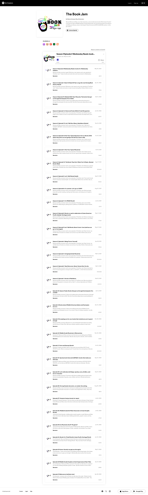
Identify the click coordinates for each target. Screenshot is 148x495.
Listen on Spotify (73, 30)
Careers (21, 491)
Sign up (136, 3)
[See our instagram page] (110, 491)
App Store (125, 491)
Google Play (139, 491)
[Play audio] (103, 53)
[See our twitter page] (106, 491)
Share (102, 60)
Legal (26, 491)
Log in (129, 3)
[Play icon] (58, 60)
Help (31, 491)
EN (144, 3)
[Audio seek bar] (80, 63)
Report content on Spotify (98, 49)
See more (55, 76)
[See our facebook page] (102, 491)
